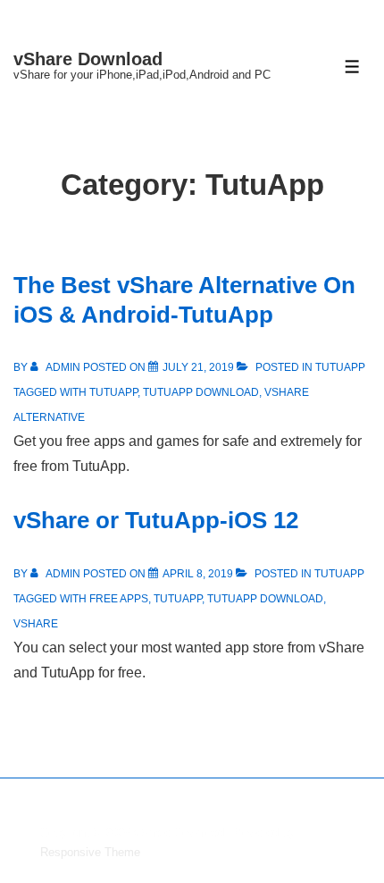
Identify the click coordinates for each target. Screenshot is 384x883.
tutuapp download (201, 392)
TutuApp (340, 367)
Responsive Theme (90, 852)
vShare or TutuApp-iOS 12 (155, 520)
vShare (35, 624)
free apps (118, 599)
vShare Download (88, 59)
